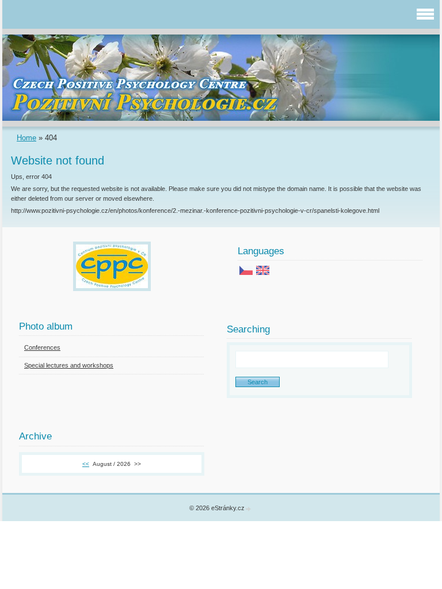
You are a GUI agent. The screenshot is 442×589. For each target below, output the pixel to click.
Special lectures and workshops (68, 365)
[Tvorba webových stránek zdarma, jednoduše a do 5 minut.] (249, 508)
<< (85, 464)
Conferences (42, 347)
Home (26, 137)
